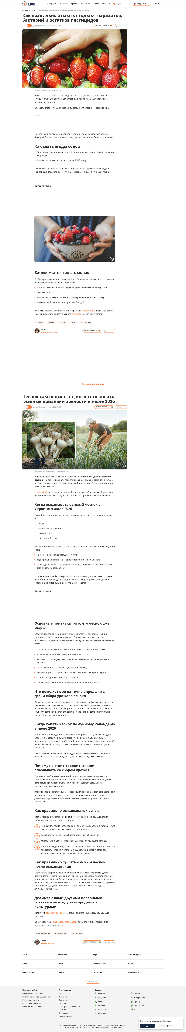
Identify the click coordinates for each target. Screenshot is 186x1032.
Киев (24, 963)
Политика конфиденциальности (36, 997)
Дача (33, 10)
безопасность (86, 322)
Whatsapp (102, 1013)
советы (72, 322)
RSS (135, 1009)
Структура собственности (69, 1006)
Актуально (62, 954)
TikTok (137, 994)
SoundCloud (139, 1005)
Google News (139, 997)
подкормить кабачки (56, 912)
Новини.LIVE (40, 492)
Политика (97, 972)
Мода (130, 963)
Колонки (106, 3)
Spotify (137, 1001)
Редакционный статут (31, 1000)
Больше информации (166, 1026)
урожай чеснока (61, 933)
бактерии (39, 322)
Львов (60, 963)
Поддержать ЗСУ (143, 4)
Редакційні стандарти (31, 1003)
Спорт (96, 3)
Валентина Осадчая (49, 332)
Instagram (102, 1005)
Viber (100, 1001)
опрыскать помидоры (64, 921)
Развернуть (93, 982)
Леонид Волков (47, 943)
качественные (87, 310)
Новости (64, 3)
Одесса (61, 972)
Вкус (95, 954)
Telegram (102, 997)
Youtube (101, 994)
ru (156, 4)
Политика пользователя (32, 993)
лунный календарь (43, 933)
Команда (62, 1010)
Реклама (62, 1003)
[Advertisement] (73, 122)
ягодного (76, 313)
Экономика (85, 3)
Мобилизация (99, 963)
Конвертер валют (66, 1016)
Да (147, 1026)
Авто (24, 954)
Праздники (133, 972)
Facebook (102, 1009)
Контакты (63, 1000)
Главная (25, 10)
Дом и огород (134, 954)
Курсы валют (64, 1013)
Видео (118, 3)
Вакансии (63, 997)
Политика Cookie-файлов (33, 1006)
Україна (52, 3)
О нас (61, 993)
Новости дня (28, 972)
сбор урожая (77, 933)
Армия (74, 3)
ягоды (48, 95)
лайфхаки (51, 322)
